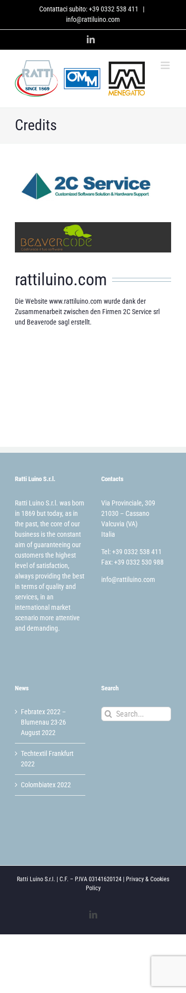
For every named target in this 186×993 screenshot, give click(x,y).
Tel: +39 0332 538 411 (131, 552)
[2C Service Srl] (93, 174)
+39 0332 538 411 (113, 9)
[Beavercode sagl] (93, 226)
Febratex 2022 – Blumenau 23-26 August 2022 (43, 722)
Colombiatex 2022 (46, 785)
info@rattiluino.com (93, 19)
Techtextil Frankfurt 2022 (47, 758)
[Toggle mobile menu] (166, 65)
